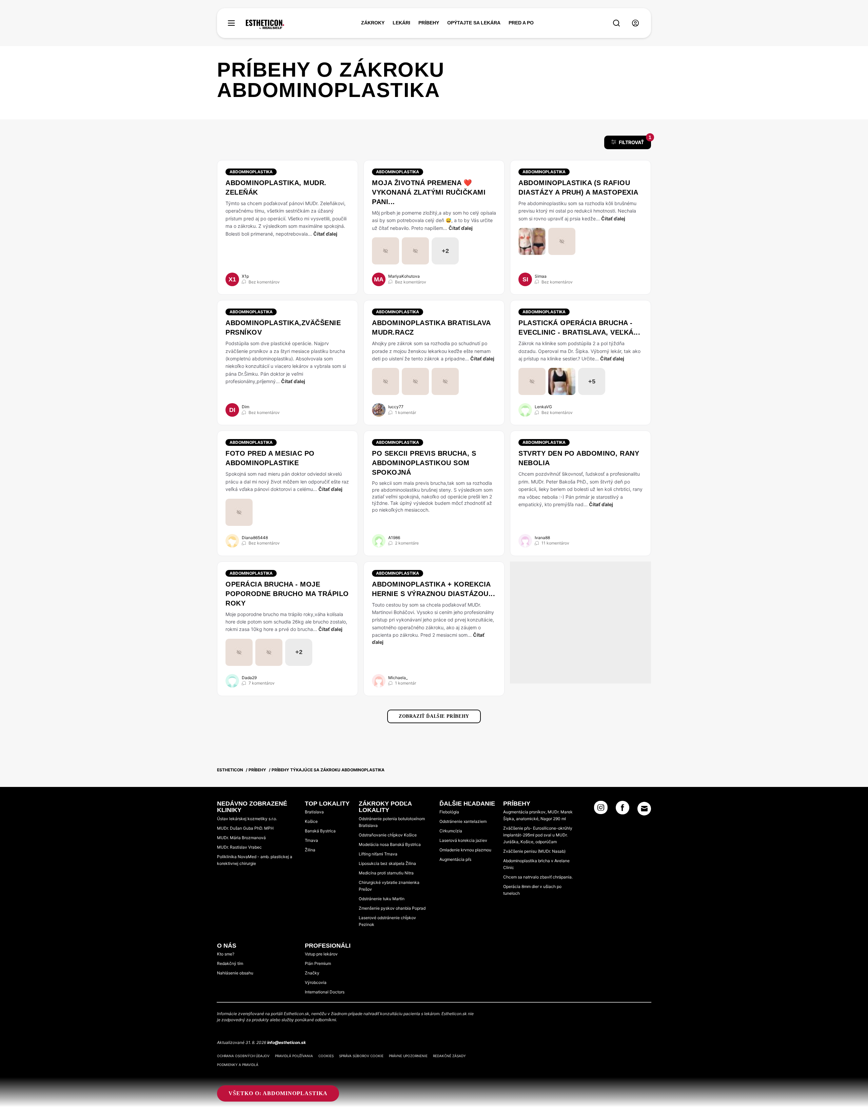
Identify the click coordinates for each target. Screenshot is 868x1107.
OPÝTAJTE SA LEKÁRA (473, 22)
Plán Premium (318, 963)
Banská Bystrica (320, 830)
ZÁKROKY (372, 22)
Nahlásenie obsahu (235, 972)
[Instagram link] (601, 809)
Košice (311, 821)
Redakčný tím (230, 963)
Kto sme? (225, 953)
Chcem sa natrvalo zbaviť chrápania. (538, 876)
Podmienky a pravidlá (237, 1065)
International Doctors (324, 991)
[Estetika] (265, 24)
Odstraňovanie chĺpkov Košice (388, 834)
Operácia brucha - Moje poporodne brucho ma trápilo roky (287, 593)
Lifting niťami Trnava (378, 853)
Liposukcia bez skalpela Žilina (387, 863)
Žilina (310, 849)
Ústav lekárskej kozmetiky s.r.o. (247, 818)
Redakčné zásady (449, 1056)
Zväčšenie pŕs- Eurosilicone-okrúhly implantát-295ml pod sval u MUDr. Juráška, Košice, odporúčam (537, 835)
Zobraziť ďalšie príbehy (434, 716)
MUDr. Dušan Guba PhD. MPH (245, 828)
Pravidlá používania (294, 1056)
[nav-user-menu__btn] (635, 23)
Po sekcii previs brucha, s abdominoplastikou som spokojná (424, 463)
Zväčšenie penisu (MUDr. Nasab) (534, 851)
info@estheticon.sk (286, 1042)
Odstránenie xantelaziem (463, 821)
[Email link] (644, 808)
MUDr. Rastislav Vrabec (239, 847)
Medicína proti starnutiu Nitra (386, 872)
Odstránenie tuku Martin (382, 898)
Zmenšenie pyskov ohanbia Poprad (392, 908)
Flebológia (449, 811)
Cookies (326, 1056)
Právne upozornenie (408, 1056)
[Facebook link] (622, 809)
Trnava (311, 840)
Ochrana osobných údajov (243, 1056)
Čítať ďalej (325, 234)
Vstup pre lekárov (321, 953)
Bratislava (314, 811)
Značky (312, 972)
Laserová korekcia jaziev (463, 840)
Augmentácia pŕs (455, 859)
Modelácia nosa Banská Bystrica (390, 844)
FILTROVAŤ (635, 140)
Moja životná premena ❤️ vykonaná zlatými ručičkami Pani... (429, 192)
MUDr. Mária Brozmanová (241, 837)
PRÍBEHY (428, 22)
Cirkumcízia (450, 830)
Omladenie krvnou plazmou (465, 849)
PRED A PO (521, 22)
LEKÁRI (401, 22)
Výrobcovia (316, 982)
